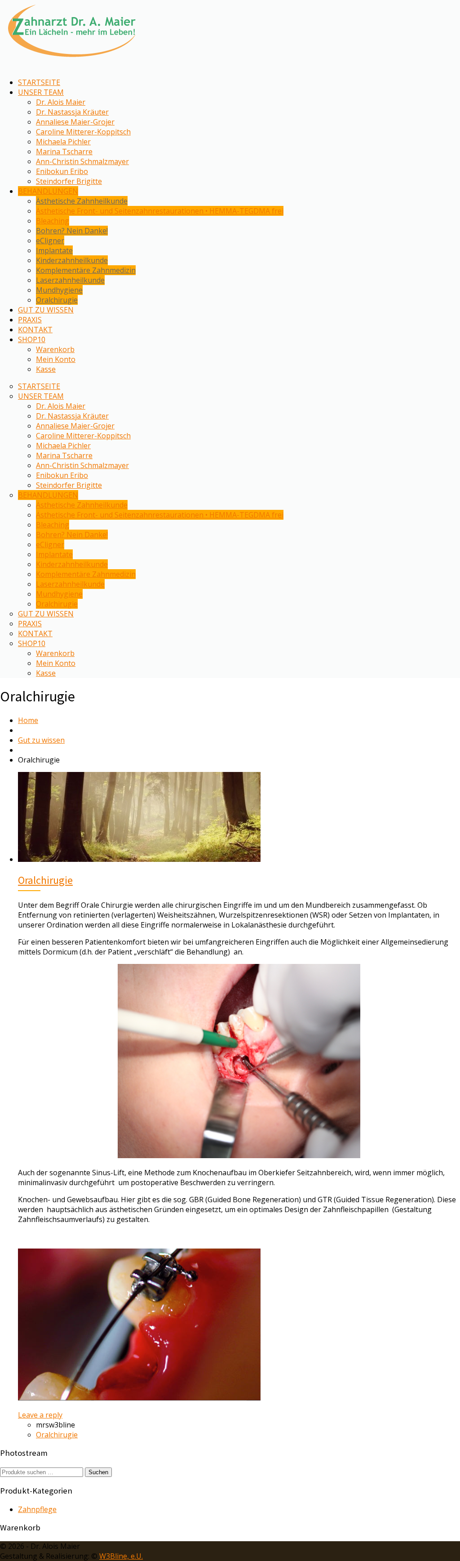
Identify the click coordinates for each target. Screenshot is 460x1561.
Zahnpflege (37, 1509)
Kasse (46, 369)
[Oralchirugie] (139, 859)
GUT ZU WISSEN (46, 310)
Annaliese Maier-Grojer (75, 122)
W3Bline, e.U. (121, 1556)
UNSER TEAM (41, 92)
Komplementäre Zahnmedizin (86, 270)
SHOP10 (31, 339)
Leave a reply (40, 1415)
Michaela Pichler (63, 142)
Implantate (54, 250)
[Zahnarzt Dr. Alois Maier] (71, 61)
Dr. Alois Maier (60, 102)
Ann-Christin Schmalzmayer (82, 161)
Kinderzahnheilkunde (72, 260)
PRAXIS (30, 320)
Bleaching (52, 221)
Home (28, 720)
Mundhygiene (59, 290)
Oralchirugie (57, 300)
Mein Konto (55, 359)
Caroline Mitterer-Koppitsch (83, 132)
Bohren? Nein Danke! (72, 231)
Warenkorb (55, 349)
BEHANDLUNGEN (48, 191)
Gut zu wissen (41, 740)
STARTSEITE (39, 82)
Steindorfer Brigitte (69, 181)
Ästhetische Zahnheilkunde (82, 201)
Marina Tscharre (64, 151)
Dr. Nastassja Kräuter (72, 112)
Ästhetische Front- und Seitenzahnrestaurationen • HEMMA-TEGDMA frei (159, 211)
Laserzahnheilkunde (70, 280)
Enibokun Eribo (62, 171)
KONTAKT (35, 329)
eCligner (50, 240)
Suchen (98, 1472)
